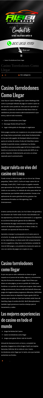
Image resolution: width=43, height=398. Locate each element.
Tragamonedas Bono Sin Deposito (11, 373)
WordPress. (29, 390)
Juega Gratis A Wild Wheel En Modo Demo (32, 373)
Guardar (7, 360)
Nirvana (21, 390)
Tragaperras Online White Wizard (12, 253)
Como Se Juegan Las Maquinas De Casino (15, 256)
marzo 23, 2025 (12, 75)
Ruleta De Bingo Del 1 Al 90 (10, 160)
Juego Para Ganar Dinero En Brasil (12, 206)
